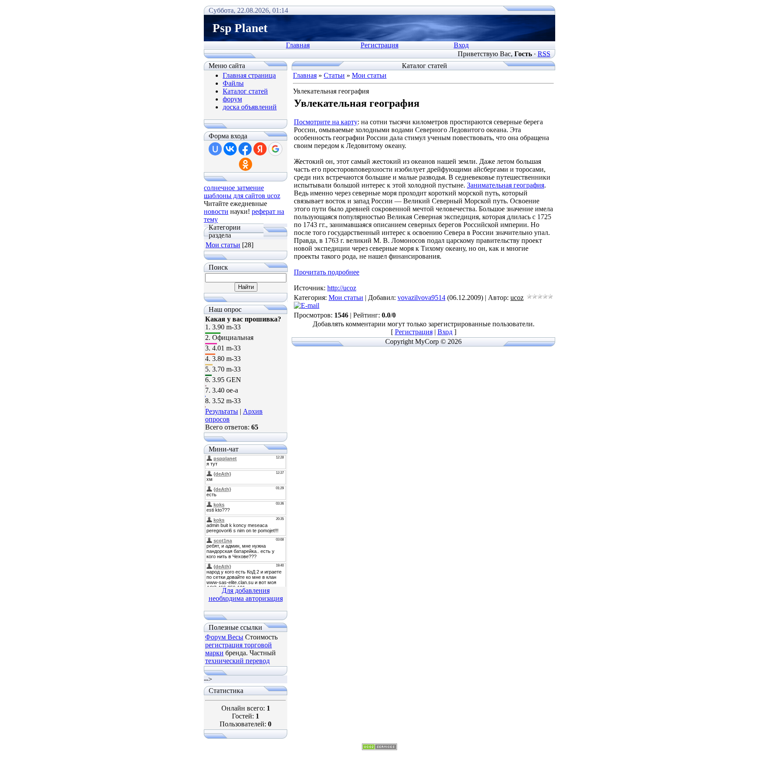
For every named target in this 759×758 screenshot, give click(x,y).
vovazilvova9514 (421, 297)
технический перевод (237, 660)
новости (216, 211)
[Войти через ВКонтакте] (230, 148)
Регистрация (379, 45)
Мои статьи (223, 245)
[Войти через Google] (275, 149)
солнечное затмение (234, 187)
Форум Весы (224, 637)
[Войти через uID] (215, 148)
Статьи (334, 75)
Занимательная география (505, 185)
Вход (461, 45)
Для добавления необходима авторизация (246, 594)
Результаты (221, 411)
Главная (298, 45)
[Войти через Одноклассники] (245, 164)
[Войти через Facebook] (245, 148)
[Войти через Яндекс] (260, 148)
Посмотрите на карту (326, 122)
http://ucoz (341, 288)
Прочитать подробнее (326, 272)
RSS (544, 54)
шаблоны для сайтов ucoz (242, 195)
